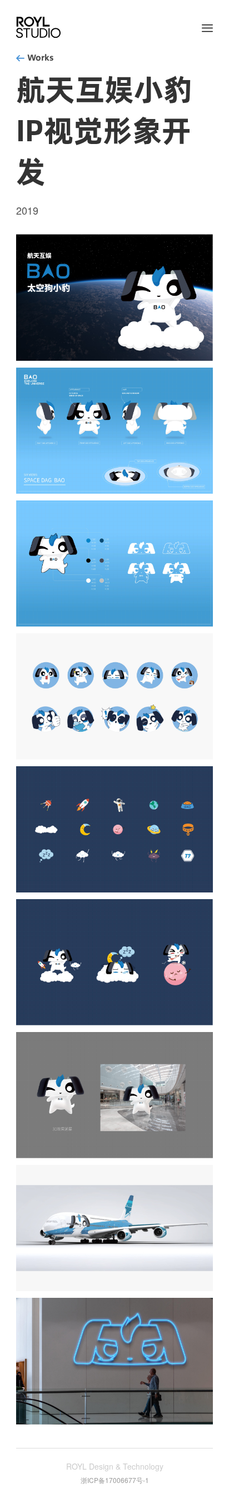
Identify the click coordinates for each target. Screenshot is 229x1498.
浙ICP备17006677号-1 (115, 1480)
